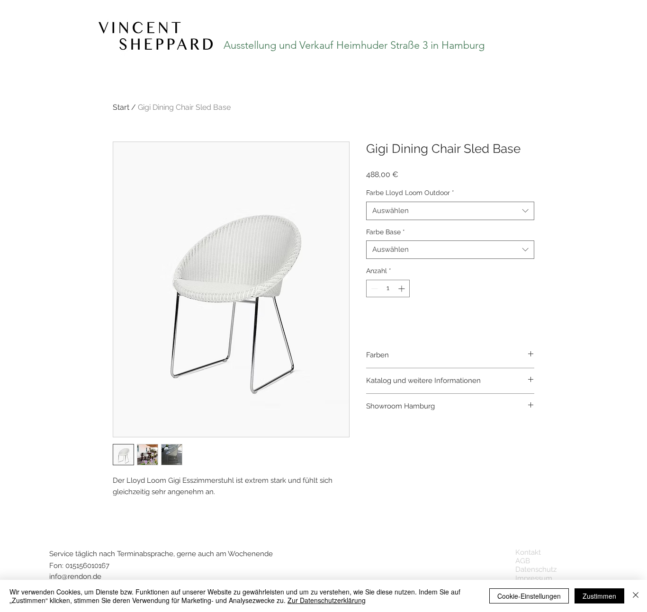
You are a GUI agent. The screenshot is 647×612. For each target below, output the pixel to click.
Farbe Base (385, 232)
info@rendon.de (75, 576)
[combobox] (450, 211)
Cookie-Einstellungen (529, 596)
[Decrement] (373, 288)
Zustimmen (599, 596)
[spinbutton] (387, 288)
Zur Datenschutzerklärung (327, 600)
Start (121, 107)
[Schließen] (635, 595)
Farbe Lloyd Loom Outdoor (410, 192)
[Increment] (402, 288)
